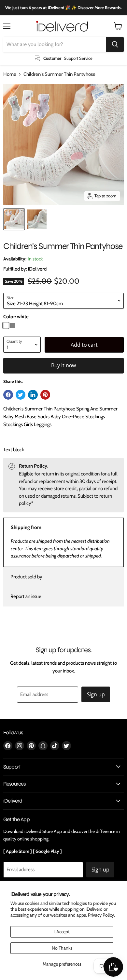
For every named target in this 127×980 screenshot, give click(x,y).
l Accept (62, 932)
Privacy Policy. (101, 915)
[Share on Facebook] (8, 395)
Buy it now (63, 365)
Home (9, 74)
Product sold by (26, 577)
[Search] (115, 44)
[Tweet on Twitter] (20, 395)
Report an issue (25, 596)
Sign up (96, 694)
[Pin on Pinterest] (45, 395)
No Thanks (62, 948)
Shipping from (26, 527)
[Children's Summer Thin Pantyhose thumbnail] (14, 219)
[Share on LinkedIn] (33, 395)
